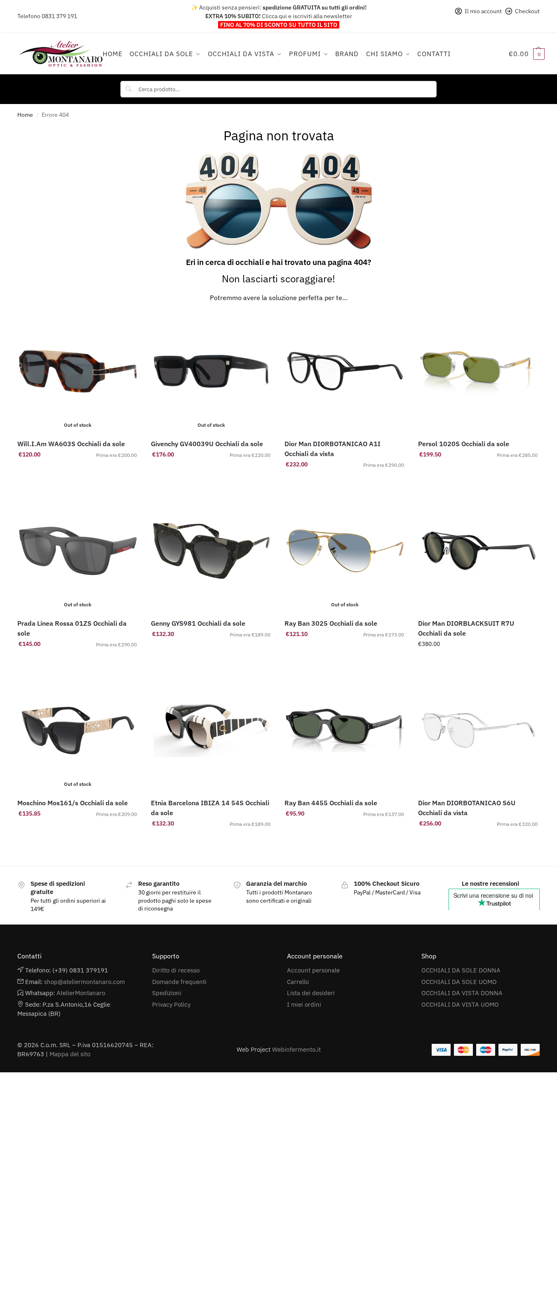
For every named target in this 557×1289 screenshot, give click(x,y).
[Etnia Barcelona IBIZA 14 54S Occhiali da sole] (211, 730)
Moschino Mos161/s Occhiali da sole (72, 803)
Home (25, 114)
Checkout (527, 11)
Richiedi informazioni (211, 472)
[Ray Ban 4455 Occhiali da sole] (345, 730)
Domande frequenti (179, 982)
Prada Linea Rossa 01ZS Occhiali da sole (72, 628)
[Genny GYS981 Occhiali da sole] (211, 551)
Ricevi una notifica (78, 472)
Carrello (298, 982)
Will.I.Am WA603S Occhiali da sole (71, 444)
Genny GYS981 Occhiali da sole (198, 623)
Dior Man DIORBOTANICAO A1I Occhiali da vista (332, 449)
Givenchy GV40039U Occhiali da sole (207, 444)
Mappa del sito (69, 1054)
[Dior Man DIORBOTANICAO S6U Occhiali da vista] (478, 730)
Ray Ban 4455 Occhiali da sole (330, 803)
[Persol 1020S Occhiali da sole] (478, 371)
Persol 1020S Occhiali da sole (463, 444)
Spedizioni (166, 993)
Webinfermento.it (296, 1049)
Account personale (313, 970)
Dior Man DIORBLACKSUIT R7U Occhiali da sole (466, 628)
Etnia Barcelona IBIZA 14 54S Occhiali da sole (210, 808)
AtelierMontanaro (80, 993)
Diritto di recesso (176, 970)
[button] (527, 53)
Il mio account (483, 11)
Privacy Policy (171, 1004)
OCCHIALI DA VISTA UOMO (460, 1004)
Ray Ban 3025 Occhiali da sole (330, 623)
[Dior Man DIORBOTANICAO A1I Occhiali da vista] (345, 371)
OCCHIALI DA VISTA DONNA (462, 993)
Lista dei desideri (311, 993)
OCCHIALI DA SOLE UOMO (459, 982)
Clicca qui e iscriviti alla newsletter (307, 16)
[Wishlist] (126, 323)
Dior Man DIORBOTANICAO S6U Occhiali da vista (466, 808)
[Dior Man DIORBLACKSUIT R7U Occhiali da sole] (478, 551)
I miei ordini (304, 1004)
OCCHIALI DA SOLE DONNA (461, 970)
